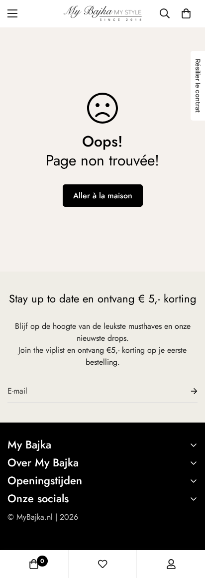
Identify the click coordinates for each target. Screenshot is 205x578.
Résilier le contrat (198, 86)
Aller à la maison (102, 195)
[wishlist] (102, 564)
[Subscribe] (186, 391)
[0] (186, 13)
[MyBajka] (102, 13)
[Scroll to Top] (187, 525)
